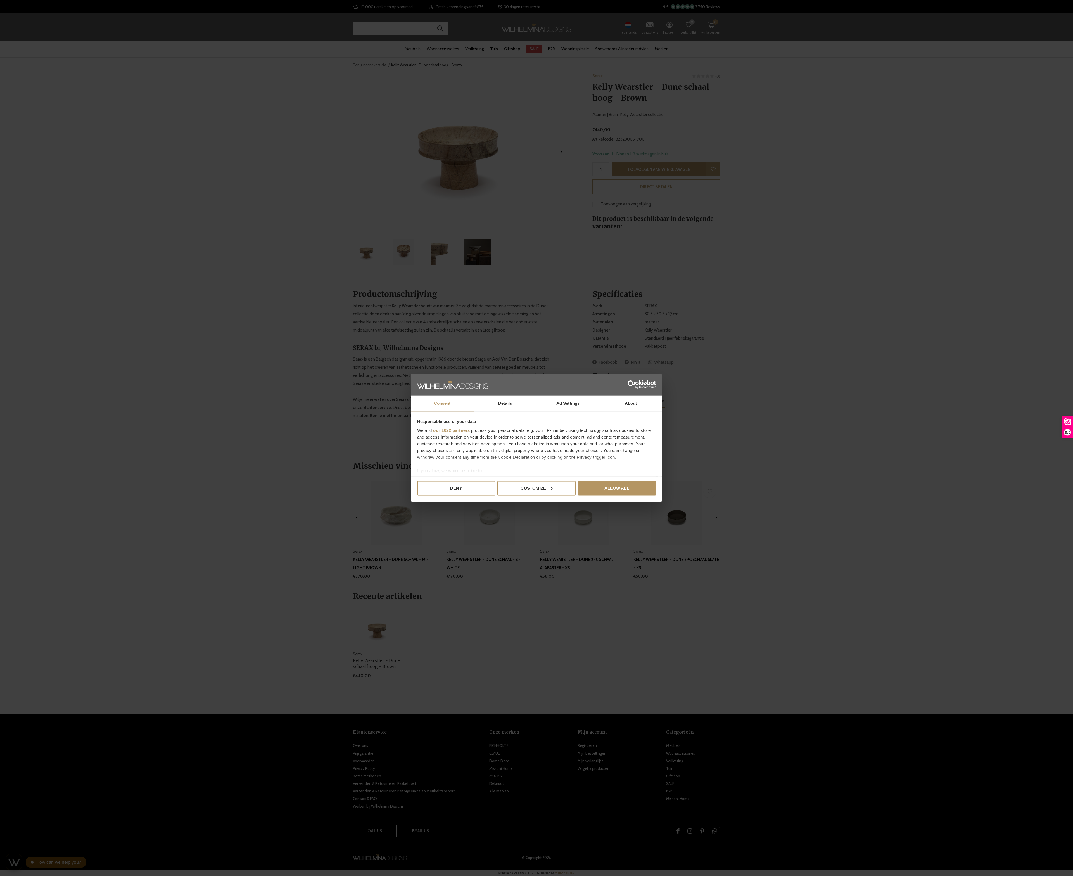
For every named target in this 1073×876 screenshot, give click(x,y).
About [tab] (631, 403)
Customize (533, 488)
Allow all (616, 488)
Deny (456, 488)
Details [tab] (505, 403)
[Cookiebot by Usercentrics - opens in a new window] (631, 384)
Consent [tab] (442, 403)
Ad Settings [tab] (568, 403)
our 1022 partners (451, 430)
